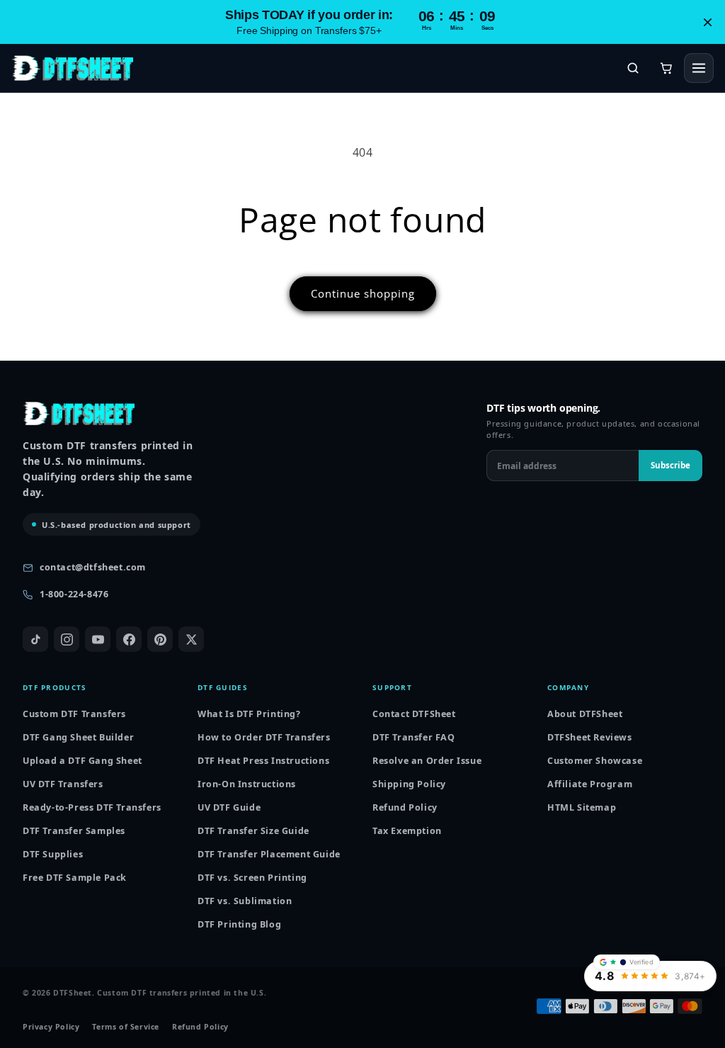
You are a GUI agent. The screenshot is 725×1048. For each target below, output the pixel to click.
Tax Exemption (407, 831)
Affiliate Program (589, 784)
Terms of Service (125, 1027)
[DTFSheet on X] (191, 639)
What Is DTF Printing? (249, 714)
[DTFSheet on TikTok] (35, 639)
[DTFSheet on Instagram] (66, 639)
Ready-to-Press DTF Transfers (92, 807)
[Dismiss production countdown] (707, 22)
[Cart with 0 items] (666, 68)
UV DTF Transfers (63, 784)
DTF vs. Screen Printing (252, 878)
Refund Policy (405, 807)
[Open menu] (699, 68)
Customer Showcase (594, 761)
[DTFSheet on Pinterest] (160, 639)
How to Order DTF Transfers (264, 737)
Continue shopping (363, 293)
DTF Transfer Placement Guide (269, 854)
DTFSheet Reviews (589, 737)
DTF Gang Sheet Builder (78, 737)
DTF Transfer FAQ (413, 737)
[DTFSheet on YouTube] (97, 639)
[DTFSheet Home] (72, 68)
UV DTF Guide (229, 807)
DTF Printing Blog (239, 924)
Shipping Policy (409, 784)
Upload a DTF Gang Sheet (82, 761)
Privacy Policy (51, 1027)
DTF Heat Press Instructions (263, 761)
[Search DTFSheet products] (633, 68)
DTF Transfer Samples (74, 831)
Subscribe (670, 465)
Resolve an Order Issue (426, 761)
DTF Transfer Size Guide (253, 831)
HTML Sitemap (581, 807)
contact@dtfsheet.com (93, 567)
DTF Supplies (53, 854)
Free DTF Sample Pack (75, 878)
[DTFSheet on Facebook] (129, 639)
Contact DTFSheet (414, 714)
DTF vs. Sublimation (245, 901)
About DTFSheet (584, 714)
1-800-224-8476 (74, 594)
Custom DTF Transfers (74, 714)
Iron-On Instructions (247, 784)
